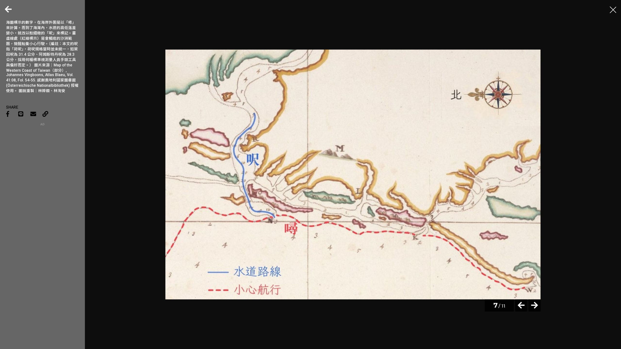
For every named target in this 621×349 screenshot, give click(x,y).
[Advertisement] (42, 156)
